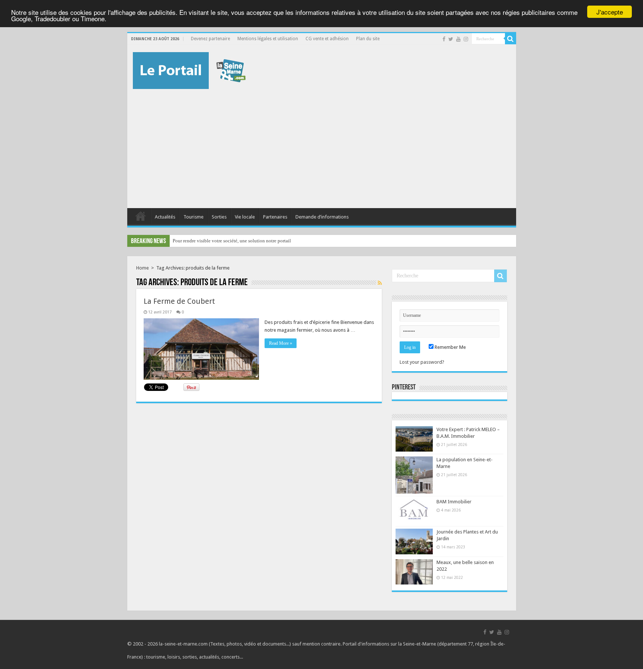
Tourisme (193, 217)
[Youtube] (458, 39)
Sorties (219, 217)
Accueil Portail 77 (140, 216)
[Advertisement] (322, 145)
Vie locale (245, 217)
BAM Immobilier (453, 501)
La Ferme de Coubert (179, 301)
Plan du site (368, 38)
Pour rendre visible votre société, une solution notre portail (232, 240)
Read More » (280, 343)
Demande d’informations (322, 217)
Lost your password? (422, 362)
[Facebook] (444, 39)
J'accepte (609, 11)
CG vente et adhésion (327, 38)
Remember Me (450, 347)
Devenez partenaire (210, 38)
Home (142, 268)
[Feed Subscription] (380, 283)
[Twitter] (451, 39)
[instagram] (466, 39)
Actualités (165, 217)
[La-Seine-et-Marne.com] (189, 69)
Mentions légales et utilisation (267, 38)
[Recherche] (510, 38)
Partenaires (275, 217)
